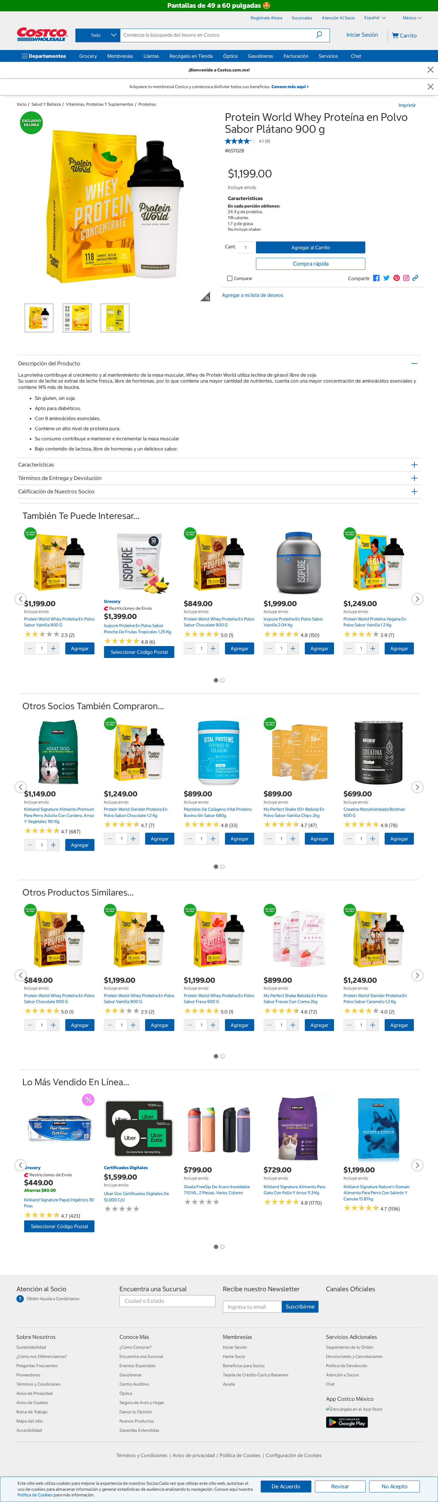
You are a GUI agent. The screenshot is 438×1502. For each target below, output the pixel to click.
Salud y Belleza (46, 104)
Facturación (296, 56)
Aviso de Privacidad (34, 1393)
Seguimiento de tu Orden (349, 1347)
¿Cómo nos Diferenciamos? (41, 1356)
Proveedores (28, 1375)
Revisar (340, 1486)
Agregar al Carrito (310, 247)
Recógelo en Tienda (191, 56)
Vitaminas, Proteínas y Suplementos (99, 104)
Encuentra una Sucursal (153, 1289)
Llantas (151, 56)
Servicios (328, 56)
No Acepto (395, 1486)
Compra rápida (311, 263)
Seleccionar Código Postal (139, 652)
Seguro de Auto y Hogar (141, 1402)
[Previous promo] (20, 599)
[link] (376, 278)
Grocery (88, 56)
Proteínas (147, 104)
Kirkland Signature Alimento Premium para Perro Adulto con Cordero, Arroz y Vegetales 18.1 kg (59, 815)
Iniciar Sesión (362, 34)
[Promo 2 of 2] (222, 681)
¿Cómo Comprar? (135, 1347)
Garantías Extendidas (139, 1430)
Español (372, 17)
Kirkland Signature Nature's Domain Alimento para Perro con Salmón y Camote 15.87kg (377, 1193)
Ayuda (229, 1384)
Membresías (120, 56)
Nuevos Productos (136, 1421)
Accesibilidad (29, 1430)
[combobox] (97, 35)
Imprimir (407, 105)
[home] (42, 34)
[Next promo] (417, 599)
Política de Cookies (35, 1495)
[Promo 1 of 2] (215, 681)
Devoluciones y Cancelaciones (354, 1356)
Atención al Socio (41, 1289)
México (409, 18)
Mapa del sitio (29, 1421)
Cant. (230, 246)
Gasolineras (260, 56)
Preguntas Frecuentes (37, 1365)
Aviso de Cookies (32, 1402)
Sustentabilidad (31, 1347)
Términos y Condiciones (38, 1384)
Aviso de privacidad (194, 1455)
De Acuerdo (286, 1486)
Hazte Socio (234, 1356)
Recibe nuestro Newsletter (261, 1289)
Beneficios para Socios (244, 1365)
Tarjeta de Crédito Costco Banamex (255, 1375)
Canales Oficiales (350, 1289)
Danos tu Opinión (135, 1411)
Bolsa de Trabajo (31, 1411)
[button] (323, 35)
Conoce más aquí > (290, 86)
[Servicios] (339, 56)
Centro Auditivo (134, 1384)
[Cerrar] (431, 70)
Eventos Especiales (137, 1365)
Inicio (22, 104)
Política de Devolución (346, 1365)
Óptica (230, 56)
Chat (356, 56)
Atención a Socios (342, 1375)
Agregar (80, 648)
